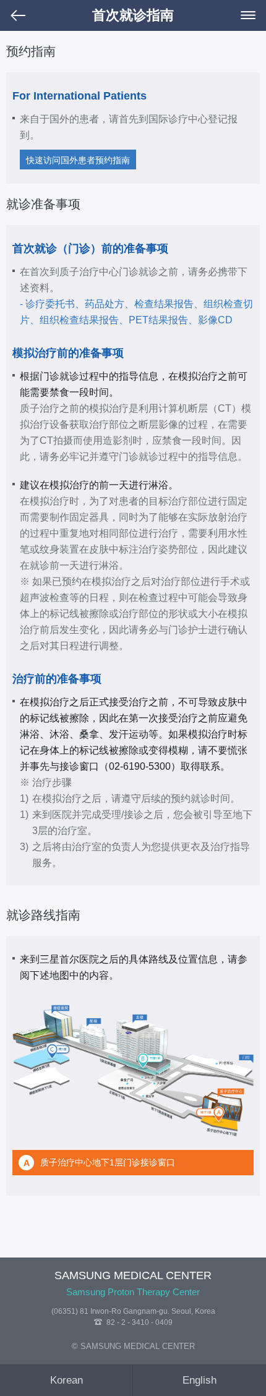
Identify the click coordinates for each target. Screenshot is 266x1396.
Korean (66, 1380)
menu (248, 15)
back (18, 15)
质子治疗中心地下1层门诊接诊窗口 (100, 1162)
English (199, 1380)
